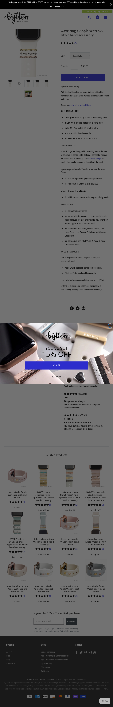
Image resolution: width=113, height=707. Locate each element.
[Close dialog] (110, 326)
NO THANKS (56, 376)
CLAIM (56, 365)
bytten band (49, 2)
